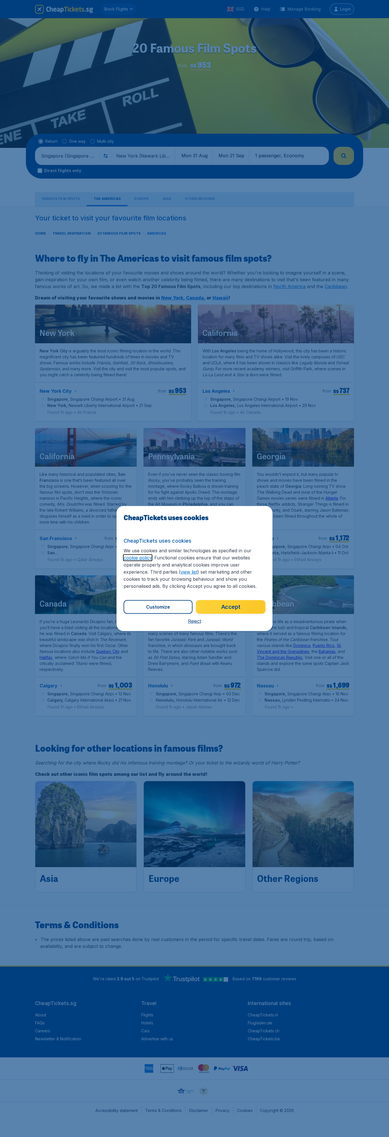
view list (189, 572)
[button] (194, 621)
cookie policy (138, 558)
